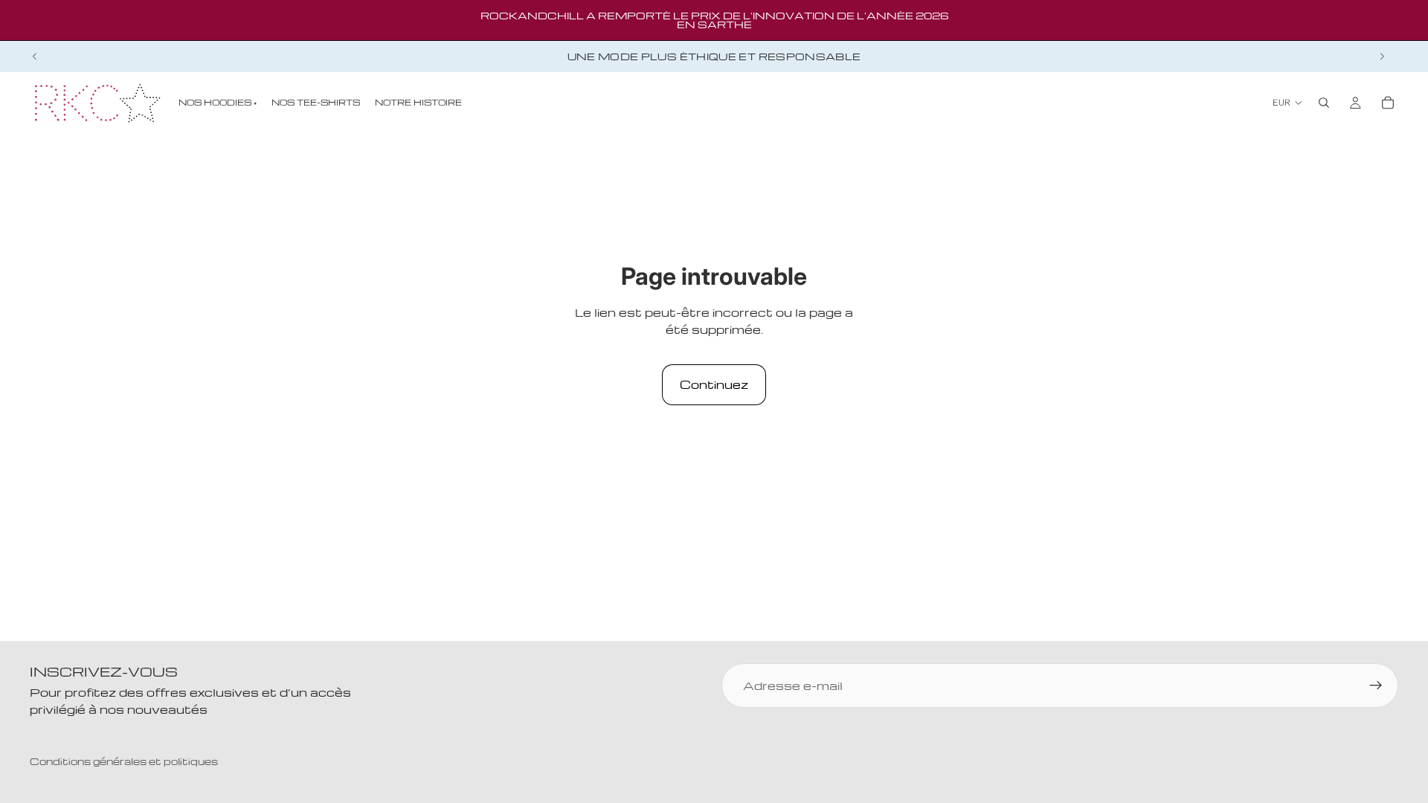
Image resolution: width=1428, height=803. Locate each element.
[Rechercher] (1324, 102)
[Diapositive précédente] (35, 56)
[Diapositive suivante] (1382, 56)
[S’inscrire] (1376, 685)
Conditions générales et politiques (124, 761)
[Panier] (1387, 102)
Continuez (714, 384)
